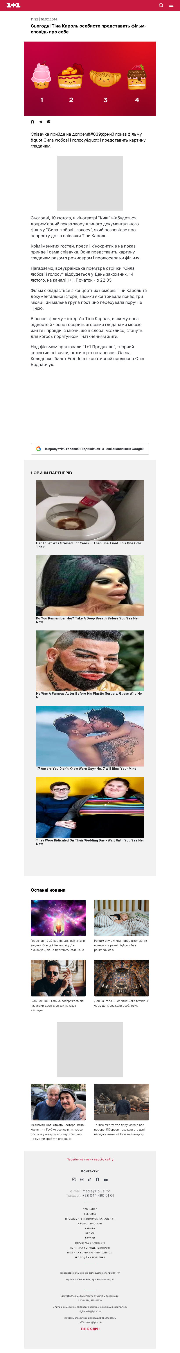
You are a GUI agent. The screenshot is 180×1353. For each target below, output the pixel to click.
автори (90, 1238)
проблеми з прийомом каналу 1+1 (90, 1218)
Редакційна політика (90, 1257)
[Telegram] (40, 122)
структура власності (90, 1243)
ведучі (90, 1233)
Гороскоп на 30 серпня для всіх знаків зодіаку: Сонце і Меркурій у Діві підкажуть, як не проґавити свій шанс (58, 945)
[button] (171, 5)
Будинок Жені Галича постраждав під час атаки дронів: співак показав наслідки (57, 1005)
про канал (90, 1209)
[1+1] (13, 5)
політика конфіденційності (90, 1247)
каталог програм (90, 1223)
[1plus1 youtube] (106, 1180)
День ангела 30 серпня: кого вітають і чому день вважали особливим (121, 1003)
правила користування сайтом (90, 1252)
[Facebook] (32, 122)
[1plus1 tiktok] (89, 1180)
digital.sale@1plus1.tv (90, 1311)
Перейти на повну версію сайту (90, 1159)
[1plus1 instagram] (74, 1180)
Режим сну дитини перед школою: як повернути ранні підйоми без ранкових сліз (120, 945)
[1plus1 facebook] (97, 1180)
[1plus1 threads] (82, 1180)
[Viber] (48, 122)
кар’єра (90, 1228)
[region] (90, 183)
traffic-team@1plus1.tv (90, 1322)
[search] (161, 5)
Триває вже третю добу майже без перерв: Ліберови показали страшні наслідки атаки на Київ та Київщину (119, 1129)
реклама (90, 1214)
